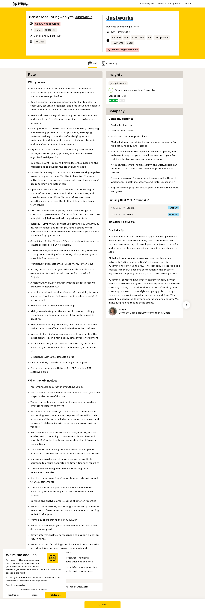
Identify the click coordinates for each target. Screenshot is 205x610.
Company (111, 63)
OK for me (55, 595)
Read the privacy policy (15, 585)
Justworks (83, 17)
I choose (34, 595)
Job (95, 63)
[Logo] (21, 4)
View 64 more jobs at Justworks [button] (71, 586)
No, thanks (13, 595)
